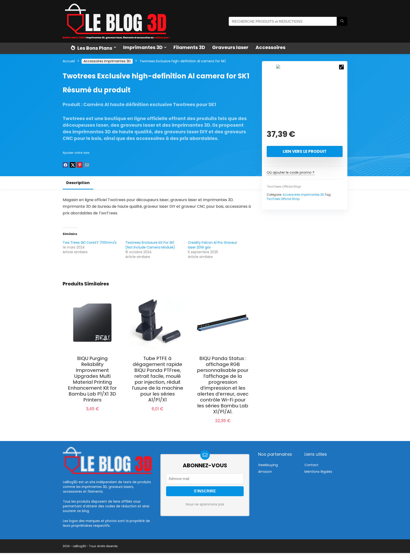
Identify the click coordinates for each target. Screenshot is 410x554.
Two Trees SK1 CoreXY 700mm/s (89, 242)
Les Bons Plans (94, 48)
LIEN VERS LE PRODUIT (304, 151)
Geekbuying (268, 465)
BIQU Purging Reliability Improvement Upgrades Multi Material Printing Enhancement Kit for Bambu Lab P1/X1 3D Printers (92, 379)
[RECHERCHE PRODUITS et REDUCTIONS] (342, 21)
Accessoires (270, 47)
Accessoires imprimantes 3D (107, 61)
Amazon (265, 471)
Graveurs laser (230, 47)
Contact (311, 465)
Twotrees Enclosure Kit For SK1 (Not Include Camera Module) (150, 245)
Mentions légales (318, 471)
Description (78, 182)
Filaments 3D (189, 47)
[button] (341, 67)
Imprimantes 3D (143, 47)
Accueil (69, 61)
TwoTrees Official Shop (284, 186)
